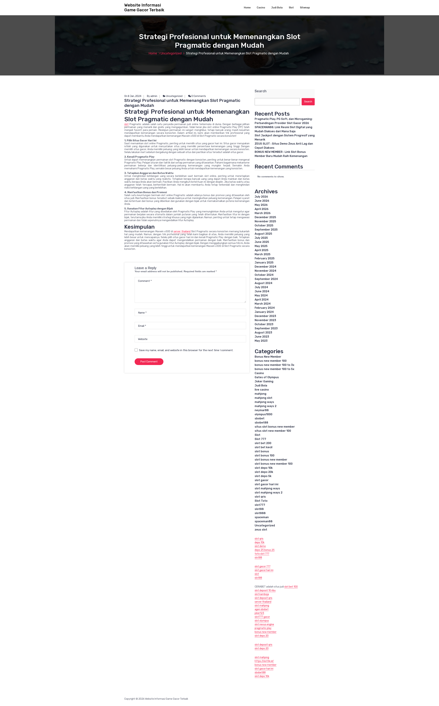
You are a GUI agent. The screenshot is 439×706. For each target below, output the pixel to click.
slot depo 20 (262, 635)
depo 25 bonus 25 (265, 550)
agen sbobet (262, 609)
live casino (262, 389)
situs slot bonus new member (275, 426)
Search (260, 91)
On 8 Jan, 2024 (132, 96)
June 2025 (262, 242)
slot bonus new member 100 (274, 463)
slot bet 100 (291, 586)
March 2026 (263, 213)
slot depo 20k (264, 472)
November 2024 (265, 270)
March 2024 (263, 303)
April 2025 (261, 250)
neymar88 (262, 410)
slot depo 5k (263, 476)
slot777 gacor (262, 616)
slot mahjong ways (267, 488)
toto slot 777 (262, 553)
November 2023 (265, 320)
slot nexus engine (264, 624)
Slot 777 (260, 439)
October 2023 (264, 324)
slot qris (260, 496)
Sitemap (305, 7)
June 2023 (262, 336)
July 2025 (261, 237)
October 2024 (264, 274)
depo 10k (259, 542)
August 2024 (263, 283)
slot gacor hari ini (266, 484)
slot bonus (262, 451)
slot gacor (262, 480)
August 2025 (263, 233)
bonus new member (265, 632)
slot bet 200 (263, 443)
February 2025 (265, 258)
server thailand (182, 231)
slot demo (260, 546)
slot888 (260, 513)
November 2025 (265, 221)
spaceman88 (263, 521)
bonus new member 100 (271, 360)
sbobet (259, 418)
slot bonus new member (271, 459)
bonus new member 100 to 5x (274, 369)
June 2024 (262, 291)
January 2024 (264, 312)
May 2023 (261, 340)
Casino (261, 7)
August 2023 (263, 332)
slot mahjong (262, 605)
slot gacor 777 (262, 566)
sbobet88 (261, 422)
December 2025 (265, 217)
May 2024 (261, 295)
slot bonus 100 (264, 455)
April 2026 (262, 209)
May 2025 (261, 246)
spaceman (262, 517)
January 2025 (264, 262)
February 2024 (265, 307)
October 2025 (264, 225)
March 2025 (262, 254)
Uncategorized (171, 53)
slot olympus (262, 620)
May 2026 (261, 205)
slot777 (260, 505)
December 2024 (265, 266)
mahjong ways (264, 402)
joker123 (259, 613)
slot (126, 124)
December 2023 (265, 316)
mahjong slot (263, 397)
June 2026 (262, 200)
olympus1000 (263, 414)
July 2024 (261, 287)
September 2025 (266, 229)
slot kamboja (262, 594)
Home (247, 7)
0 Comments (198, 96)
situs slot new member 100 (273, 430)
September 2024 (266, 279)
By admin (152, 96)
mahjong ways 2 (265, 406)
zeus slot (261, 529)
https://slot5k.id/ (264, 661)
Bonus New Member (268, 356)
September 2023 (266, 328)
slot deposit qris (263, 598)
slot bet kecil (263, 447)
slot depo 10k (264, 467)
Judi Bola (277, 7)
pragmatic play (263, 628)
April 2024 (262, 299)
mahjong (260, 393)
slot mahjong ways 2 (268, 492)
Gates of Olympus (267, 377)
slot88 (259, 509)
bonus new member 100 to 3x (274, 365)
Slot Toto (261, 500)
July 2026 (261, 196)
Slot (291, 7)
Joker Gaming (264, 381)
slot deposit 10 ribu (265, 590)
